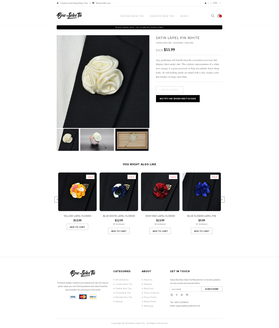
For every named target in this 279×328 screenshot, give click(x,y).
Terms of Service (151, 293)
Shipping (148, 284)
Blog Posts (149, 288)
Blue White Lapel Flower (119, 216)
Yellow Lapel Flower (77, 216)
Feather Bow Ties (124, 288)
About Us (148, 280)
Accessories (178, 42)
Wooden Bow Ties (124, 297)
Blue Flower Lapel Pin (201, 216)
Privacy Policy (150, 297)
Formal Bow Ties (123, 293)
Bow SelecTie (138, 323)
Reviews (119, 301)
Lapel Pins (189, 42)
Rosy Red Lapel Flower (160, 216)
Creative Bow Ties (124, 284)
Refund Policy (150, 301)
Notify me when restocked (178, 98)
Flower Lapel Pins (164, 42)
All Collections (122, 280)
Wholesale (148, 306)
